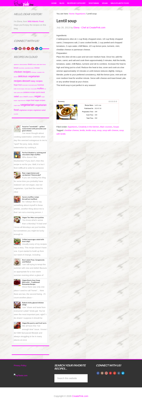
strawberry (31, 96)
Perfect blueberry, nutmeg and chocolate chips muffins (34, 153)
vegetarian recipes (26, 110)
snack (25, 96)
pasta (18, 92)
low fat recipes (20, 88)
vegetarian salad (39, 110)
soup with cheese (110, 130)
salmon (21, 96)
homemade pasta (32, 85)
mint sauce (27, 88)
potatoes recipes (29, 92)
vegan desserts (22, 100)
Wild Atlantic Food (36, 21)
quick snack (40, 92)
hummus (41, 85)
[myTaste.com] (20, 375)
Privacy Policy (20, 365)
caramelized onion (29, 68)
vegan (37, 96)
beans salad (36, 64)
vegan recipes (40, 100)
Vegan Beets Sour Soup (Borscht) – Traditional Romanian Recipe (31, 282)
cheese (37, 68)
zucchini (16, 114)
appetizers (16, 64)
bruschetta (21, 68)
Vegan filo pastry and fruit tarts (34, 323)
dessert (26, 80)
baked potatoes (23, 64)
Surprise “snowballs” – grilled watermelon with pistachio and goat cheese (34, 128)
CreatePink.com (80, 396)
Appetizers (72, 127)
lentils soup (91, 130)
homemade (25, 85)
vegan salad (17, 105)
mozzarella (33, 88)
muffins (40, 88)
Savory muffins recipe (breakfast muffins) (30, 198)
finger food (18, 85)
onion (15, 92)
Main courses (106, 127)
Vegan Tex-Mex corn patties (33, 217)
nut (45, 88)
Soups (116, 127)
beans (30, 64)
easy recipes (37, 81)
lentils (82, 130)
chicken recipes (22, 71)
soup (99, 130)
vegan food (30, 100)
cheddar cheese (71, 130)
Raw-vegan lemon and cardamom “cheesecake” (31, 174)
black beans (43, 64)
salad (16, 96)
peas (21, 92)
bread (16, 68)
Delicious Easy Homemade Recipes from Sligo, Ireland (29, 3)
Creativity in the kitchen (88, 127)
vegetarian (27, 104)
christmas (33, 72)
